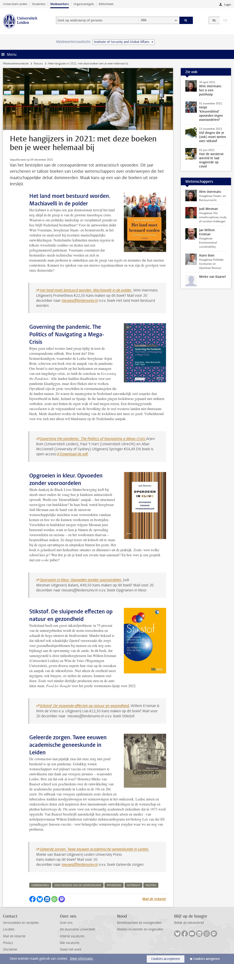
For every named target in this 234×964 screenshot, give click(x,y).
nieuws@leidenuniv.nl (79, 300)
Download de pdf (74, 454)
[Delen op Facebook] (32, 899)
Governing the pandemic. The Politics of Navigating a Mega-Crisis (93, 438)
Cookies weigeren (206, 959)
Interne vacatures (72, 936)
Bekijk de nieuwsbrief (189, 923)
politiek (151, 885)
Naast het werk (70, 949)
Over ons (66, 923)
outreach (133, 885)
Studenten (38, 4)
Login (227, 4)
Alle (144, 20)
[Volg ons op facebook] (184, 933)
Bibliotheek (106, 4)
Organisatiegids (84, 4)
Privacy (8, 943)
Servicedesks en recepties (21, 923)
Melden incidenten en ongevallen (140, 929)
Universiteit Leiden (15, 4)
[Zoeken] (186, 20)
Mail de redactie (154, 899)
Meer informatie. (81, 958)
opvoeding (114, 885)
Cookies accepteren (165, 959)
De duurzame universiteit (77, 929)
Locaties (8, 929)
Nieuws (38, 63)
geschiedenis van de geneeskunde (77, 885)
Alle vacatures (69, 943)
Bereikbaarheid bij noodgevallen (139, 923)
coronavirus (40, 885)
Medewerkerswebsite (16, 63)
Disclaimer (10, 949)
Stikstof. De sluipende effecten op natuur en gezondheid (84, 705)
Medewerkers (59, 4)
